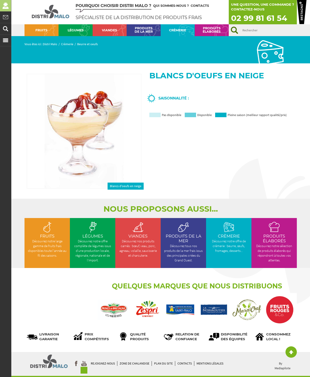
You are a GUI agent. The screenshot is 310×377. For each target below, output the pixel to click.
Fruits (47, 236)
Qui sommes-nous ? (171, 6)
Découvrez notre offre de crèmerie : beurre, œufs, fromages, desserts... (229, 243)
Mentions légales (210, 363)
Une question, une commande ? (262, 4)
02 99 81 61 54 (259, 18)
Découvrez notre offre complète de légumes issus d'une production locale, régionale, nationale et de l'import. (92, 250)
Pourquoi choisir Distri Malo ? (113, 5)
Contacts (200, 6)
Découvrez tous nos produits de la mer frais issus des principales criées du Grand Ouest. (183, 248)
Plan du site (163, 363)
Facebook (76, 362)
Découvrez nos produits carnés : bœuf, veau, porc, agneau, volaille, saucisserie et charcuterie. (138, 246)
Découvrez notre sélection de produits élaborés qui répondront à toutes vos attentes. (274, 248)
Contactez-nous (248, 9)
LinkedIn (84, 369)
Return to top (291, 352)
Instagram (84, 362)
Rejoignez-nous (103, 363)
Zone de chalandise (134, 363)
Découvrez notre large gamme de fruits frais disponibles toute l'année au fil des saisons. (47, 248)
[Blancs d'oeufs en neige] (84, 131)
